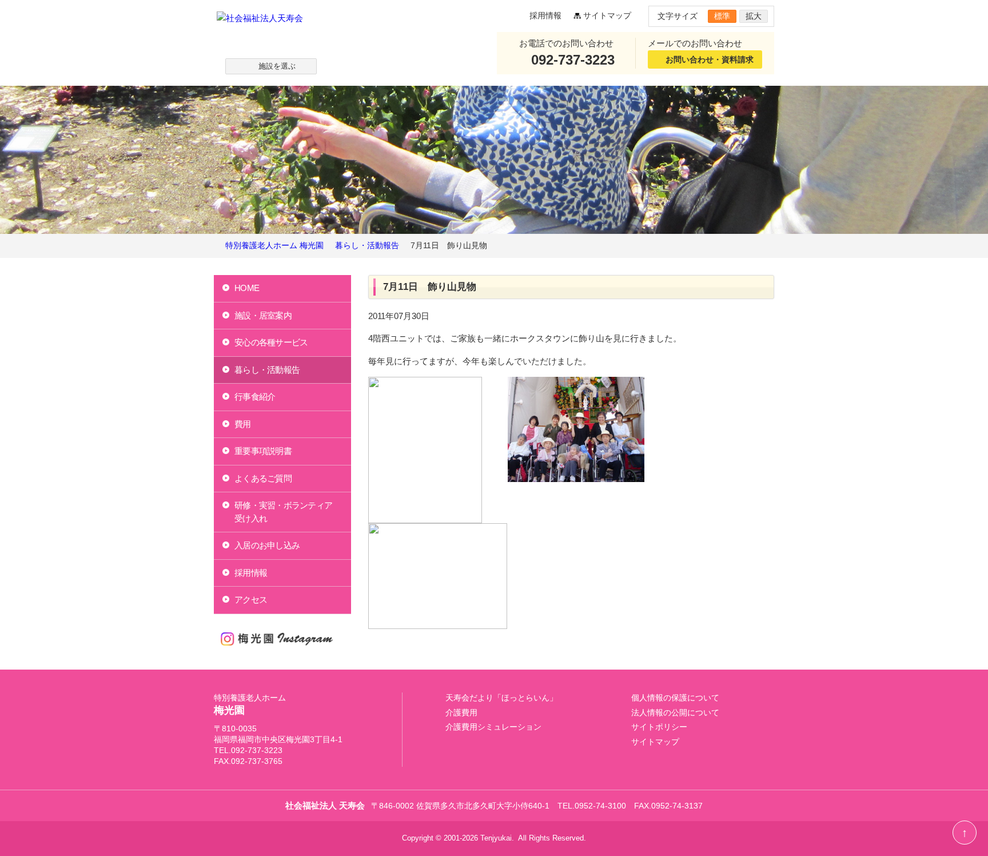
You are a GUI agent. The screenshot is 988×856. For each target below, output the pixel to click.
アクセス (250, 599)
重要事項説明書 (263, 451)
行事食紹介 (254, 396)
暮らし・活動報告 (267, 370)
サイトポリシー (659, 727)
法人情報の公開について (675, 712)
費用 (242, 424)
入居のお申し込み (267, 545)
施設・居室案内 (263, 315)
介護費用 (461, 712)
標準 (722, 16)
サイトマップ (607, 15)
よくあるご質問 (263, 478)
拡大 (754, 16)
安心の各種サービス (271, 342)
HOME (246, 288)
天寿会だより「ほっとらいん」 (501, 698)
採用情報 (545, 15)
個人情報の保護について (675, 698)
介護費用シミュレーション (493, 727)
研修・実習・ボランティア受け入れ (283, 511)
